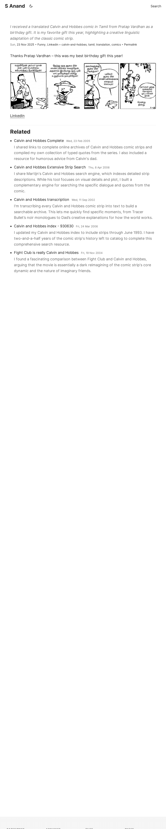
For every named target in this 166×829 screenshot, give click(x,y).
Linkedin (52, 44)
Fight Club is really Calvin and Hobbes (46, 252)
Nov (24, 44)
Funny (41, 44)
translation (103, 44)
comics (116, 44)
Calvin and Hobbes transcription (41, 199)
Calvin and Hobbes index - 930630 (43, 226)
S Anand (15, 6)
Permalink (130, 44)
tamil (91, 44)
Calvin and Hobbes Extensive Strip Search (50, 167)
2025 (30, 44)
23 (18, 44)
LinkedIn (17, 116)
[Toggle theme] (31, 6)
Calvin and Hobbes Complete (39, 140)
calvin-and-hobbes (74, 44)
